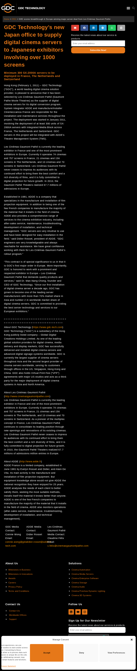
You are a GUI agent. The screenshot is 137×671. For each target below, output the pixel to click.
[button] (131, 639)
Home (6, 19)
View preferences (116, 653)
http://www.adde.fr (30, 461)
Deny (81, 653)
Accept (46, 653)
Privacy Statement (8, 666)
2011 (14, 19)
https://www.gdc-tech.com (47, 327)
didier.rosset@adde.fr (38, 542)
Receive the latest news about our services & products (96, 625)
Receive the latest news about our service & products (94, 37)
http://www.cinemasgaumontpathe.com (27, 396)
